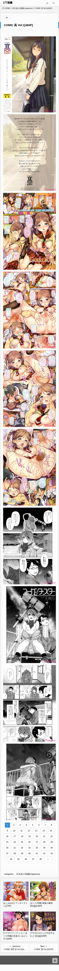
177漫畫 (8, 2)
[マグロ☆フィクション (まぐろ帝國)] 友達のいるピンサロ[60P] (15, 936)
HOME (7, 8)
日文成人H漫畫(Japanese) (22, 8)
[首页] (54, 960)
